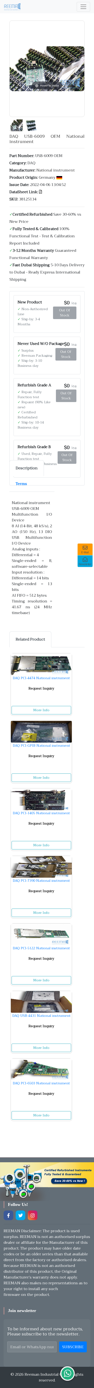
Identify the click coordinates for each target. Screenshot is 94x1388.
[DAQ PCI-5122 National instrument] (41, 934)
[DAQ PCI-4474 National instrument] (41, 664)
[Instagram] (32, 1215)
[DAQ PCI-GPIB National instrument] (41, 732)
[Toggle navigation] (83, 7)
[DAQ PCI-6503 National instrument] (41, 1069)
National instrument (55, 170)
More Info (41, 710)
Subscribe (73, 1347)
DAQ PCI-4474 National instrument (41, 678)
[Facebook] (8, 1215)
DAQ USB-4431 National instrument (41, 1016)
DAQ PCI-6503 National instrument (41, 1083)
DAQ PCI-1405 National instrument (41, 813)
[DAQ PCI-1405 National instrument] (41, 799)
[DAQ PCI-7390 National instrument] (41, 867)
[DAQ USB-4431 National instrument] (41, 1002)
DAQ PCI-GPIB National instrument (41, 745)
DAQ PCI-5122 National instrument (41, 948)
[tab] (26, 468)
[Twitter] (20, 1215)
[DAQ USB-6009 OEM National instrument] (16, 124)
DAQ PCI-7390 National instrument (41, 880)
